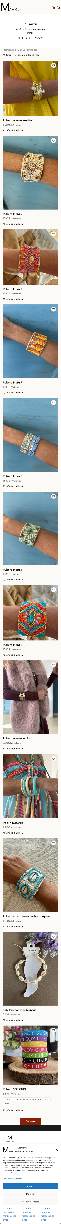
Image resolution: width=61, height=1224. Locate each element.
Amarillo (7, 1099)
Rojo (40, 1099)
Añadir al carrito (30, 113)
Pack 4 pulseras (13, 822)
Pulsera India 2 (12, 645)
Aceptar (30, 1186)
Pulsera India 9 (12, 214)
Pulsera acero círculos (17, 738)
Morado (24, 1099)
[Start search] (58, 7)
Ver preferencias (30, 1201)
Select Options (30, 1082)
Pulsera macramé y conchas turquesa (27, 916)
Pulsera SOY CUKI (14, 1089)
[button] (56, 1149)
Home (20, 38)
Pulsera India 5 (12, 476)
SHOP (28, 38)
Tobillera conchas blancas (19, 1010)
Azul (16, 1099)
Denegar (30, 1194)
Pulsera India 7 (12, 382)
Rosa (47, 1099)
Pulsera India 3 (12, 569)
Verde (6, 1104)
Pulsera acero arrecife (17, 120)
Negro (33, 1099)
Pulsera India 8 (12, 289)
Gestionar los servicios (13, 1178)
